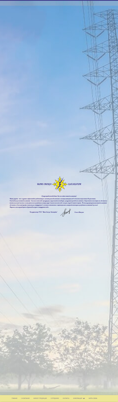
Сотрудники (55, 398)
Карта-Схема (93, 398)
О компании (25, 398)
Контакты (66, 398)
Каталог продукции (40, 398)
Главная (14, 398)
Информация (77, 398)
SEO (60, 184)
